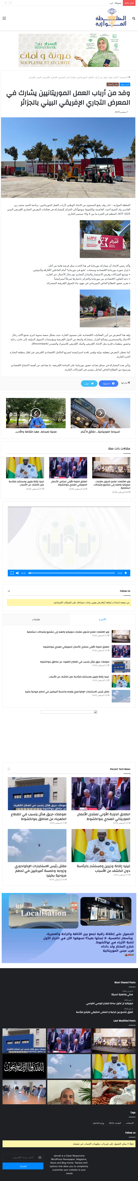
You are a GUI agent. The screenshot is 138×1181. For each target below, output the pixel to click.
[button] (69, 541)
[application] (69, 541)
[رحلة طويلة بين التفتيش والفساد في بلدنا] (69, 1092)
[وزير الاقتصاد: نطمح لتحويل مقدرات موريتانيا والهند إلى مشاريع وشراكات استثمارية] (111, 467)
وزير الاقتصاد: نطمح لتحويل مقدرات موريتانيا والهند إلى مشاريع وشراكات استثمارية (112, 484)
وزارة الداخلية (98, 1123)
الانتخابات (130, 1123)
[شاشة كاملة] (12, 573)
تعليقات (36, 619)
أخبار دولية (113, 77)
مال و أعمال (113, 84)
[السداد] (69, 50)
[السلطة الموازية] (111, 18)
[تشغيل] (126, 573)
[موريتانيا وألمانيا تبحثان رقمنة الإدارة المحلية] (24, 1092)
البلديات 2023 (115, 1123)
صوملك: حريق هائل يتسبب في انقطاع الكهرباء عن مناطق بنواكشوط (89, 3)
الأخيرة (102, 619)
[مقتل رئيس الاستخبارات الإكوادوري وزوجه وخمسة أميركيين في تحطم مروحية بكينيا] (121, 696)
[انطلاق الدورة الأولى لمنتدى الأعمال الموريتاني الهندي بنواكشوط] (68, 467)
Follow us (130, 1132)
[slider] (71, 573)
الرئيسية (124, 77)
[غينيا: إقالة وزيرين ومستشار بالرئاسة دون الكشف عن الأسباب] (25, 467)
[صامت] (17, 573)
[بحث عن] (133, 19)
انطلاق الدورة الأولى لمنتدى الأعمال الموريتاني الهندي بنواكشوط (69, 483)
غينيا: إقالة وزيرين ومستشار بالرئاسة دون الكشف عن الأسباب (26, 483)
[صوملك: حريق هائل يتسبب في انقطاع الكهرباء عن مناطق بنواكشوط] (121, 666)
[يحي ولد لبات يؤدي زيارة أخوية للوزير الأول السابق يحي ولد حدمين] (113, 1092)
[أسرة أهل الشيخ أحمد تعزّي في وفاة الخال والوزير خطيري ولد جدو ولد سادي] (24, 1066)
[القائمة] (4, 19)
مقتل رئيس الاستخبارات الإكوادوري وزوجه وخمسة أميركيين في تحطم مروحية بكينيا (67, 692)
